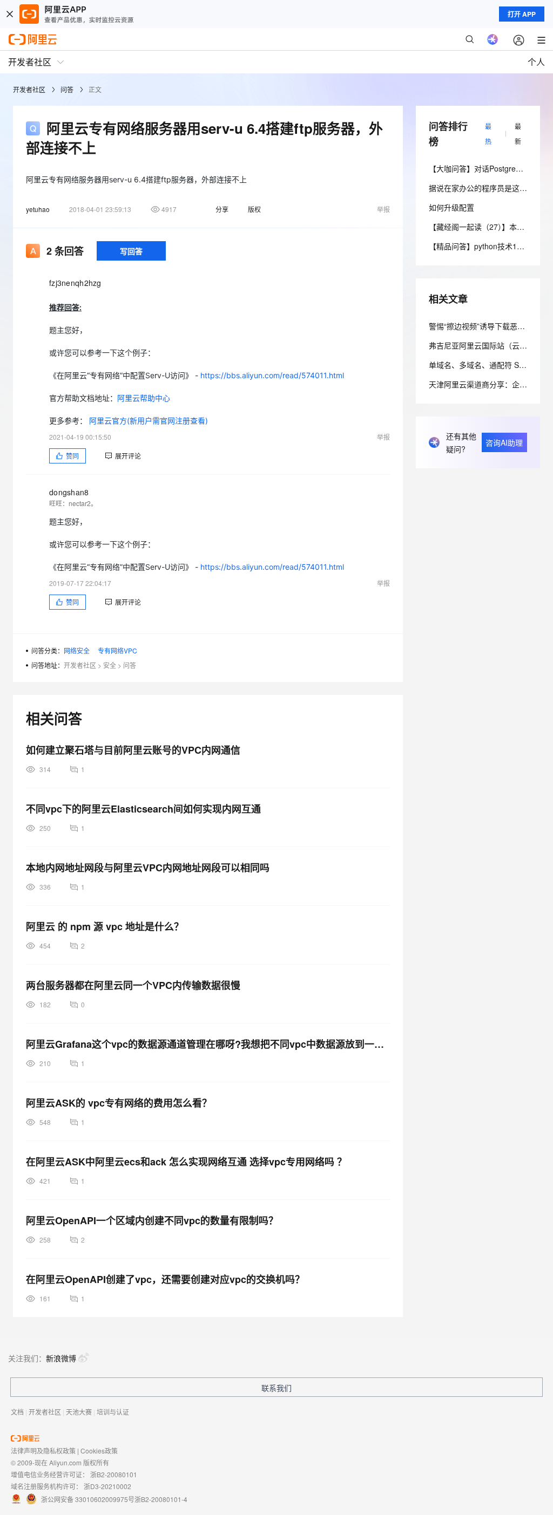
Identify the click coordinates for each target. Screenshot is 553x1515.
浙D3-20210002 (107, 1486)
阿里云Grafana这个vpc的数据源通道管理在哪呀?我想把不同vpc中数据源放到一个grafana (208, 1044)
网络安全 (77, 650)
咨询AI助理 (504, 442)
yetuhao (38, 209)
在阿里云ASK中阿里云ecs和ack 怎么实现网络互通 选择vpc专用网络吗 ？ (186, 1162)
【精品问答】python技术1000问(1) (488, 246)
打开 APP (522, 14)
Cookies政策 (99, 1450)
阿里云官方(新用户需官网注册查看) (148, 420)
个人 (536, 62)
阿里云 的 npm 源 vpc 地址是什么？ (105, 926)
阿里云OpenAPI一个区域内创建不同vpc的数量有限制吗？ (152, 1220)
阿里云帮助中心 (143, 397)
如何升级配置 (451, 207)
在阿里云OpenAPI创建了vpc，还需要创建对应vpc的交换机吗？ (165, 1279)
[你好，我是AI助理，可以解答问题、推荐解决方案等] (492, 39)
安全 (109, 665)
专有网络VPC (117, 650)
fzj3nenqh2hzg (75, 282)
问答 (66, 89)
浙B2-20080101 (113, 1474)
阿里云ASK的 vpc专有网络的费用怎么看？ (119, 1103)
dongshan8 (69, 492)
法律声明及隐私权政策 (43, 1450)
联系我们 (276, 1387)
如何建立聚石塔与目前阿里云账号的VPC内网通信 (133, 750)
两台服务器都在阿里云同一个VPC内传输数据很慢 (133, 985)
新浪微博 (61, 1358)
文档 (17, 1411)
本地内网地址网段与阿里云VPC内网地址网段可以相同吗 (147, 868)
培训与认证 (113, 1411)
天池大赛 (79, 1411)
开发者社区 (29, 89)
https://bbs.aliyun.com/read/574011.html (272, 375)
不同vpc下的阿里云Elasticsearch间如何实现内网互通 (143, 809)
